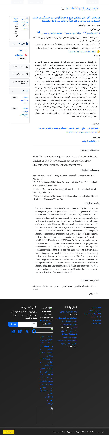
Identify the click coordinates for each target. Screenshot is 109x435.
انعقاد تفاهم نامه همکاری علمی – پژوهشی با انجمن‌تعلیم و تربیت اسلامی (66, 322)
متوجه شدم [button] (9, 431)
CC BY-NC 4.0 (45, 322)
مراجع (92, 293)
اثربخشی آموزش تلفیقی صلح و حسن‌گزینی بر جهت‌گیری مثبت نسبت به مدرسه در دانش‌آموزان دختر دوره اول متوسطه (66, 19)
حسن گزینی (74, 128)
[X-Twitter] (27, 332)
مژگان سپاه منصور (73, 33)
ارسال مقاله (96, 317)
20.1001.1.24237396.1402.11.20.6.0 (81, 132)
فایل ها (22, 43)
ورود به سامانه (34, 2)
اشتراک (13, 324)
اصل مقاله (20, 56)
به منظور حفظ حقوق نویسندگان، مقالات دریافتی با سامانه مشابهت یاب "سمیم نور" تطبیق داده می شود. (67, 337)
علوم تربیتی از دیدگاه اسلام (82, 8)
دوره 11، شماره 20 (14, 20)
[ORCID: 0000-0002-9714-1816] (39, 32)
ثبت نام (16, 2)
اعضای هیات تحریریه (92, 314)
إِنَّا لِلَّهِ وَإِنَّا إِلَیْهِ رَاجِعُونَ (68, 311)
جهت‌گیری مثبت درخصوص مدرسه (53, 128)
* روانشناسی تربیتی (90, 141)
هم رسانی (20, 74)
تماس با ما (97, 320)
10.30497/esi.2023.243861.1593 (82, 52)
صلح (83, 128)
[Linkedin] (20, 332)
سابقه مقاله (20, 67)
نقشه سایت (96, 323)
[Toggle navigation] (62, 9)
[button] (50, 432)
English (92, 2)
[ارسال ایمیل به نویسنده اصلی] (85, 32)
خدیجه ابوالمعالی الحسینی (51, 33)
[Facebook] (34, 332)
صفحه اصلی (96, 307)
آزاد (47, 324)
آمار (23, 91)
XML (21, 51)
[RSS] (13, 332)
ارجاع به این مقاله (20, 82)
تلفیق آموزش (93, 128)
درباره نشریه (95, 310)
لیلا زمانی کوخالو (93, 33)
